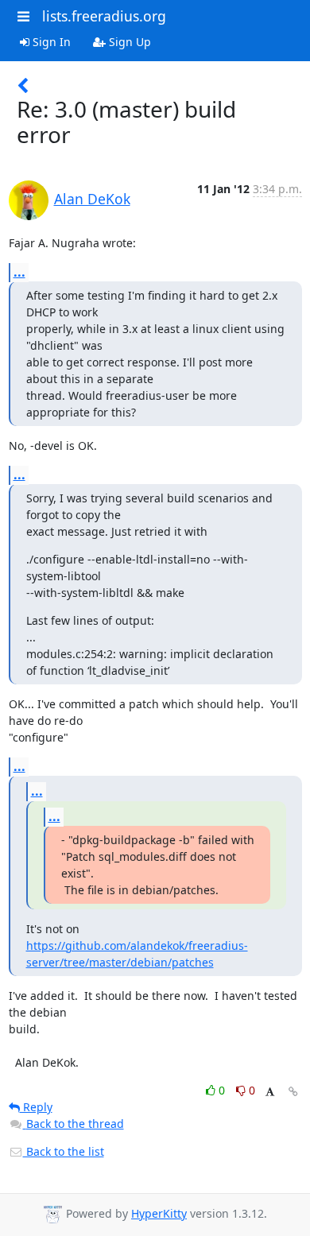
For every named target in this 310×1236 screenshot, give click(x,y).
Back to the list (63, 1151)
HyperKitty (159, 1213)
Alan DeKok (92, 198)
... (19, 272)
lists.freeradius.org (104, 15)
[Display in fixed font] (270, 1092)
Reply (36, 1106)
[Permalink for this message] (293, 1091)
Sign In (50, 41)
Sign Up (128, 41)
